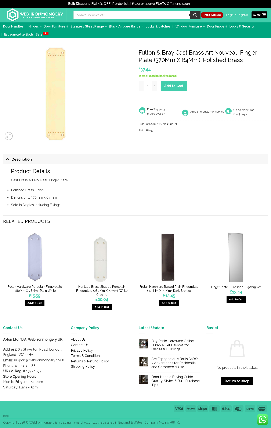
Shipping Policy (83, 367)
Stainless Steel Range (87, 26)
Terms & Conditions (86, 356)
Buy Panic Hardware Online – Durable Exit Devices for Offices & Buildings (173, 345)
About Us (78, 339)
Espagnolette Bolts (19, 34)
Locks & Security (242, 26)
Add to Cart (174, 86)
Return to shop (237, 381)
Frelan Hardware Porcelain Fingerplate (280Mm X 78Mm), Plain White (34, 288)
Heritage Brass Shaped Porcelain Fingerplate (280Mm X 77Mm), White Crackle (102, 290)
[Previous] (3, 273)
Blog (6, 415)
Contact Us (79, 345)
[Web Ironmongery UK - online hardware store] (35, 15)
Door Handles (13, 26)
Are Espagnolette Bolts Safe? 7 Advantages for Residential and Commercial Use (174, 363)
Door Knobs (215, 26)
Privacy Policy (82, 350)
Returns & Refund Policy (90, 361)
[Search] (195, 15)
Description (22, 159)
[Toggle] (7, 159)
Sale (39, 34)
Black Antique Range (125, 26)
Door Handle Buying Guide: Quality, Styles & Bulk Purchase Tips (175, 381)
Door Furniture (54, 26)
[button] (260, 14)
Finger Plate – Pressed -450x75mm (236, 287)
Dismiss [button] (197, 4)
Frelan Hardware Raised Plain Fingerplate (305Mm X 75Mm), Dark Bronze (169, 288)
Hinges (34, 26)
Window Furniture (189, 26)
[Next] (267, 273)
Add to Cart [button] (35, 302)
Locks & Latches (158, 26)
